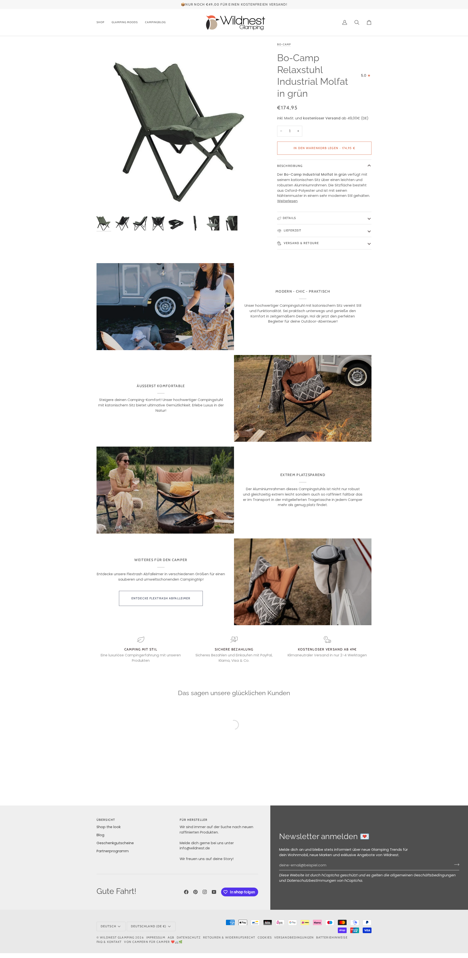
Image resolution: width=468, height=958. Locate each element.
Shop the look (109, 826)
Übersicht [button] (106, 820)
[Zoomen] (182, 127)
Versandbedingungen (294, 937)
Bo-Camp (284, 44)
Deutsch (108, 926)
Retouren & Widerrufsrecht (229, 937)
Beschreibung (289, 166)
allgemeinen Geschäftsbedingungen (423, 875)
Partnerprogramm (113, 851)
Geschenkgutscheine (115, 843)
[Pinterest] (195, 892)
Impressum (155, 937)
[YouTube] (214, 892)
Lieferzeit (292, 230)
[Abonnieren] (455, 865)
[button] (102, 22)
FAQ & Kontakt (109, 942)
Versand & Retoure (301, 243)
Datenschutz (189, 937)
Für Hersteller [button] (193, 820)
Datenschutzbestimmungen (311, 880)
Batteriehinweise (332, 937)
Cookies (265, 937)
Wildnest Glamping (117, 937)
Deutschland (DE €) (148, 926)
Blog (100, 835)
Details (289, 218)
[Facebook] (186, 892)
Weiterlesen (287, 201)
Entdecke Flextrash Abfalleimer (160, 598)
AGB (171, 937)
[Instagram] (205, 892)
